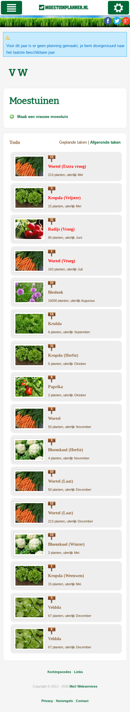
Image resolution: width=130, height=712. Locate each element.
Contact (82, 701)
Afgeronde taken (105, 142)
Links (78, 672)
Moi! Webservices (83, 686)
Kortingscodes (59, 672)
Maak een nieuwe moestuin (42, 116)
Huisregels (64, 701)
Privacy (47, 701)
